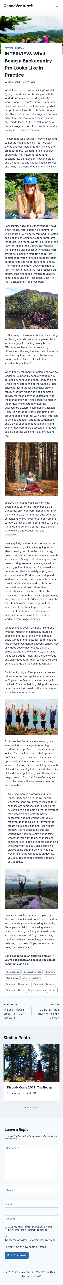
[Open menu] (56, 6)
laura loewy (12, 978)
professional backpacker (18, 984)
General (19, 48)
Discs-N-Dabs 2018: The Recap (29, 1087)
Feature (9, 48)
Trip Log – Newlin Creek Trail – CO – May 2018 (14, 1011)
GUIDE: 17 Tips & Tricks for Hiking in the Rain (48, 1011)
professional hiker (15, 990)
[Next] (54, 1075)
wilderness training (37, 990)
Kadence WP (33, 1276)
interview (50, 972)
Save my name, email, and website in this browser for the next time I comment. (30, 1228)
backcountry (12, 972)
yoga (53, 990)
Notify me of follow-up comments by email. (30, 1240)
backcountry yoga (32, 972)
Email (10, 1204)
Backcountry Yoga (32, 114)
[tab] (25, 1107)
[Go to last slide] (8, 1075)
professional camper (44, 984)
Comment (12, 1148)
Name (10, 1190)
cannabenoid (14, 82)
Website (11, 1218)
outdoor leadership (31, 978)
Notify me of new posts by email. (27, 1246)
